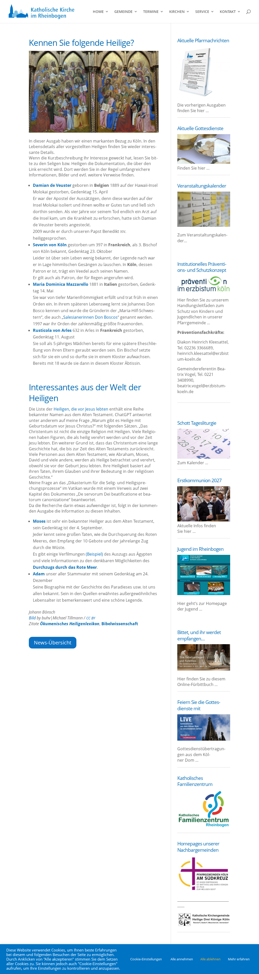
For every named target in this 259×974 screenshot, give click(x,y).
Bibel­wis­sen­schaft (119, 623)
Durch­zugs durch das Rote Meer (65, 567)
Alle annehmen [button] (181, 959)
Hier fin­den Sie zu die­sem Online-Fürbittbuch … (201, 681)
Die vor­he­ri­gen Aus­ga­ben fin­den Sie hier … (201, 107)
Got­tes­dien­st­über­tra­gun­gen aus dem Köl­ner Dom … (201, 754)
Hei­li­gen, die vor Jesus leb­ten (81, 409)
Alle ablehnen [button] (210, 959)
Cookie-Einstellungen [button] (146, 959)
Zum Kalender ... (192, 462)
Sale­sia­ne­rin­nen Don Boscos (90, 317)
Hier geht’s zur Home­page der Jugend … (202, 606)
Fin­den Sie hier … (193, 168)
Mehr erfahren (239, 959)
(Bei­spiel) (94, 554)
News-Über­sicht (52, 642)
